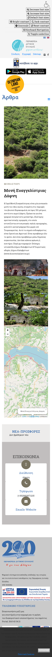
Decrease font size (39, 9)
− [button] (8, 334)
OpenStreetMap (34, 416)
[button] (27, 4)
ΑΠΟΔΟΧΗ (44, 650)
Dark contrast (41, 21)
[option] (26, 142)
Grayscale (23, 25)
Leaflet (24, 416)
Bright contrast (20, 21)
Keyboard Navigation (37, 29)
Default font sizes (39, 17)
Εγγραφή (26, 54)
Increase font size (39, 13)
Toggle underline (39, 34)
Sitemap (37, 54)
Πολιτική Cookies (26, 654)
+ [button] (8, 330)
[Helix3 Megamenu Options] (49, 99)
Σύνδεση (15, 54)
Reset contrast (41, 25)
